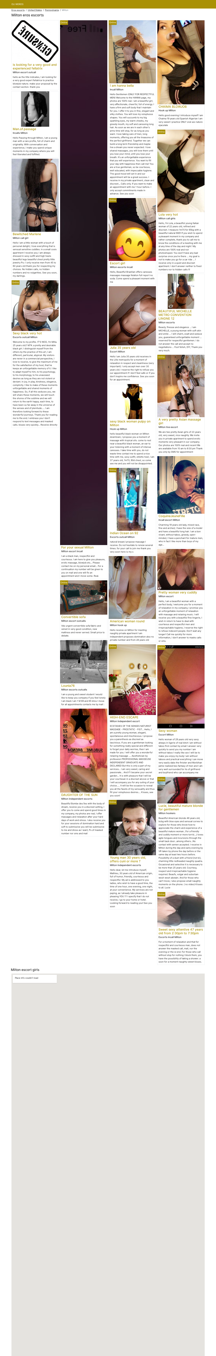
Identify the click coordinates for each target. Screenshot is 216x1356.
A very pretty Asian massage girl (180, 421)
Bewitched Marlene (27, 234)
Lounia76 (68, 685)
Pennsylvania (52, 10)
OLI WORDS (17, 4)
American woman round (127, 621)
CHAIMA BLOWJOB (173, 106)
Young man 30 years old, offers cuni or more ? (128, 859)
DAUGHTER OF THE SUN (79, 795)
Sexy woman (168, 731)
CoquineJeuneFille (172, 516)
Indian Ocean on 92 (124, 533)
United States (35, 10)
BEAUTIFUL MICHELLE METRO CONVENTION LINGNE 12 (175, 314)
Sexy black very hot (27, 333)
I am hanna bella (122, 85)
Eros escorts (18, 10)
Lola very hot (168, 214)
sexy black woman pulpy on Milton (130, 423)
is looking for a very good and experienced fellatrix (35, 66)
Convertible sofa (73, 617)
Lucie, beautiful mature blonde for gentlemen (181, 807)
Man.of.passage (24, 129)
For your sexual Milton (77, 547)
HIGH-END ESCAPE (124, 717)
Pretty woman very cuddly (178, 592)
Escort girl (117, 263)
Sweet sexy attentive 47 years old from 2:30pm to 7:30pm (181, 931)
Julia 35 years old (123, 347)
